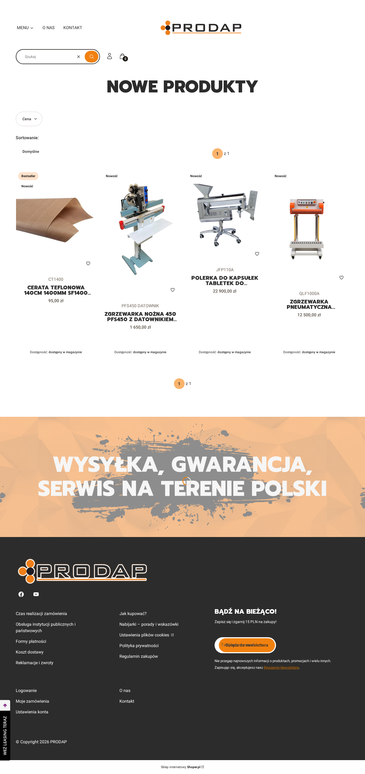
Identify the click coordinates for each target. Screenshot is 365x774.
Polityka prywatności (139, 645)
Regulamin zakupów (138, 656)
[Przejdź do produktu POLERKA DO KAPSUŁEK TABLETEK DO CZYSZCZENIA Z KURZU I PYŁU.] (225, 215)
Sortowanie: (27, 137)
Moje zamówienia (32, 701)
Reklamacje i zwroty (34, 662)
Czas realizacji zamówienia (41, 613)
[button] (91, 57)
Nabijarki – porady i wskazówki (148, 624)
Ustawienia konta (32, 711)
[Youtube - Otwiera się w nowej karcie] (36, 594)
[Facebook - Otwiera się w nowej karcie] (21, 594)
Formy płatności (31, 641)
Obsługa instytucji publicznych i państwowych (46, 627)
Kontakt (126, 701)
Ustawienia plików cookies (144, 634)
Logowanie (26, 690)
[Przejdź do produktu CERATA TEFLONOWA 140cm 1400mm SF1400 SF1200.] (56, 220)
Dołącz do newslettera (247, 645)
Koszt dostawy (30, 652)
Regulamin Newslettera (281, 668)
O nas (124, 690)
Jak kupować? (133, 613)
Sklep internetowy (180, 767)
